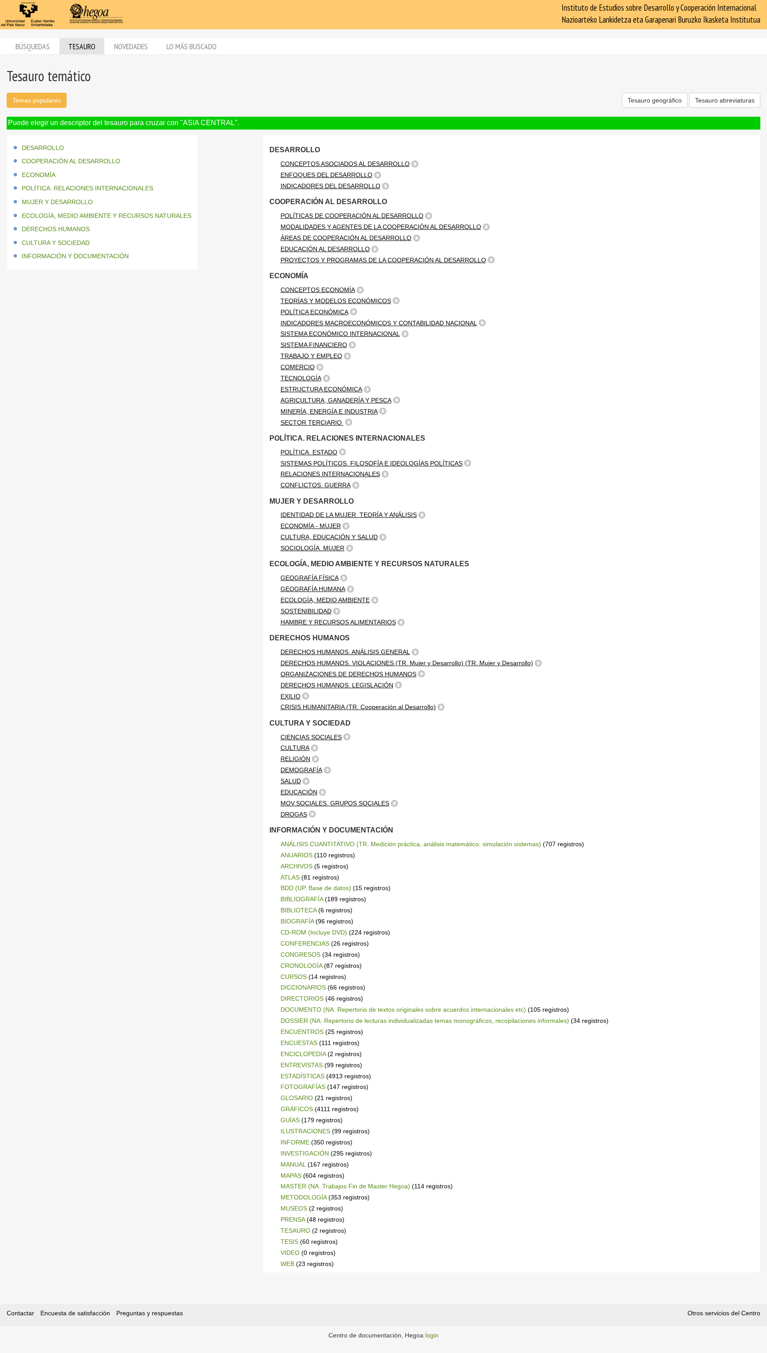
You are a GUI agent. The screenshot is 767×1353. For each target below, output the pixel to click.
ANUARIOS (296, 855)
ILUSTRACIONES (305, 1131)
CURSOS (294, 976)
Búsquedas (33, 46)
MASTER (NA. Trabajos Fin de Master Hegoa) (345, 1186)
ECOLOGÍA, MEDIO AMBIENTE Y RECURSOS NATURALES (106, 215)
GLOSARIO (297, 1097)
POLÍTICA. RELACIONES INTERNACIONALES (87, 188)
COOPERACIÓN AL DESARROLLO (71, 161)
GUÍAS (290, 1120)
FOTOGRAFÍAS (303, 1086)
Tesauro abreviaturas (725, 100)
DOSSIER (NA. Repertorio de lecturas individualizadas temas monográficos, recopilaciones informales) (425, 1020)
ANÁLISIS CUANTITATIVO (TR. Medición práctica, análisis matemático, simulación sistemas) (411, 844)
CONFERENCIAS (305, 943)
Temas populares (36, 100)
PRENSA (293, 1219)
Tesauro (81, 46)
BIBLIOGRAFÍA (302, 899)
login (432, 1335)
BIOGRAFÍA (297, 921)
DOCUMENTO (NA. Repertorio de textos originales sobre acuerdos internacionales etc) (403, 1009)
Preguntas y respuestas (149, 1313)
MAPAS (291, 1175)
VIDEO (290, 1252)
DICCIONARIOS (303, 987)
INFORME (295, 1142)
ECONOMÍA (38, 174)
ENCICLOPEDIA (303, 1053)
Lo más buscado (191, 46)
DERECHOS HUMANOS (56, 229)
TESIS (289, 1241)
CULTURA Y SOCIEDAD (56, 242)
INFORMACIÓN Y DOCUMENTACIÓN (75, 256)
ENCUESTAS (299, 1042)
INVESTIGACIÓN (305, 1153)
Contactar (20, 1313)
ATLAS (290, 877)
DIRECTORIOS (302, 998)
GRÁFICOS (297, 1108)
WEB (287, 1263)
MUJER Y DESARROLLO (57, 201)
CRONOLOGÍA (301, 965)
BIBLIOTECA (298, 910)
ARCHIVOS (296, 866)
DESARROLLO (43, 147)
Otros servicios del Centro (724, 1313)
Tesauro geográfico (655, 100)
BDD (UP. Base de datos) (316, 887)
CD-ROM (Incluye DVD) (314, 932)
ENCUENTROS (302, 1031)
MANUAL (293, 1164)
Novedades (131, 46)
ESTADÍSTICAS (302, 1076)
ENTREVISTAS (302, 1065)
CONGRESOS (300, 954)
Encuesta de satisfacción (75, 1313)
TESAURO (295, 1230)
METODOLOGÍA (304, 1197)
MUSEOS (294, 1208)
